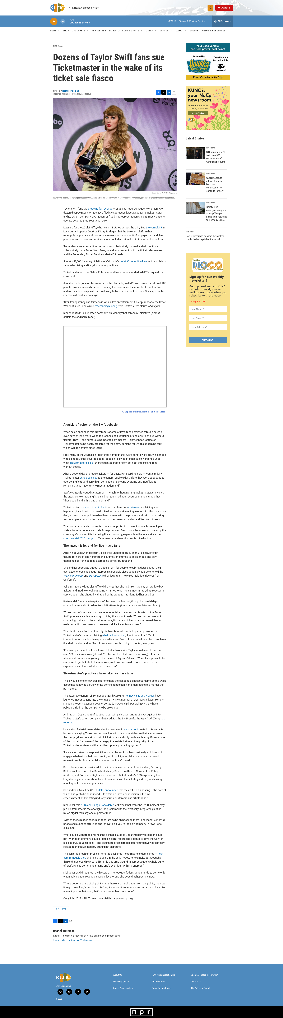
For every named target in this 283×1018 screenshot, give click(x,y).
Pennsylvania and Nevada (139, 695)
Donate (225, 7)
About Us (117, 975)
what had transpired (113, 635)
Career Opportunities (123, 988)
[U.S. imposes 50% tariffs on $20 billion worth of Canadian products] (195, 153)
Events (194, 31)
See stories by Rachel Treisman (72, 940)
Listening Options (121, 982)
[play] (53, 21)
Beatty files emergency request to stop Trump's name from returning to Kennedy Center (216, 213)
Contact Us (196, 982)
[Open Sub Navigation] (58, 31)
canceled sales (88, 477)
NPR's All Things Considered (97, 805)
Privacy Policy (158, 982)
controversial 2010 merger (78, 538)
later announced (108, 790)
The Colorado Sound (200, 988)
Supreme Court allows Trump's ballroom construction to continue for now (214, 184)
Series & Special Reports (124, 31)
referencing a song (106, 306)
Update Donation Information (204, 975)
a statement (131, 729)
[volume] (62, 21)
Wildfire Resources (213, 31)
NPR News (58, 46)
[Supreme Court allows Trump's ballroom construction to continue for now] (195, 179)
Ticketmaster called (81, 462)
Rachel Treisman (70, 90)
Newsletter (99, 31)
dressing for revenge (100, 208)
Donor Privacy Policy (161, 988)
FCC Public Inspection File (163, 975)
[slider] (67, 21)
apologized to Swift (96, 507)
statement (134, 507)
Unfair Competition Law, (133, 261)
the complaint (154, 227)
